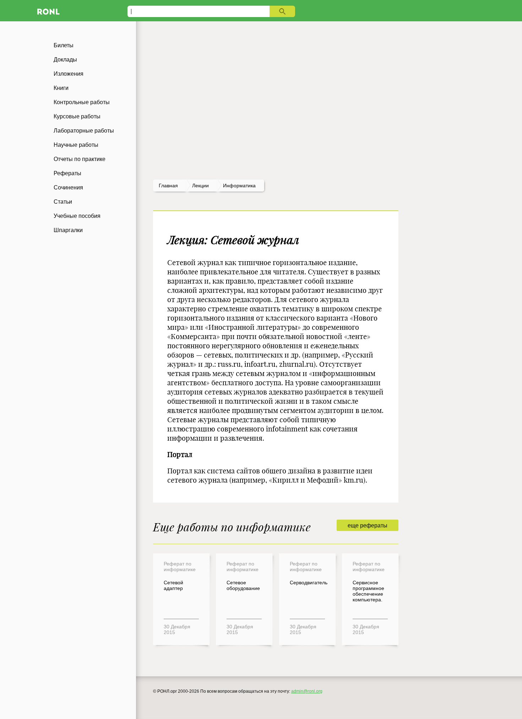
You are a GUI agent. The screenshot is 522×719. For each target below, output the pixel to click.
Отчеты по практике (79, 159)
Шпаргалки (68, 230)
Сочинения (68, 187)
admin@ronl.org (306, 691)
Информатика (239, 185)
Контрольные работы (82, 102)
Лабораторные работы (84, 131)
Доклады (65, 60)
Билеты (64, 45)
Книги (61, 88)
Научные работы (76, 145)
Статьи (63, 202)
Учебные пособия (77, 216)
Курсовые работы (77, 116)
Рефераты (67, 173)
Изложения (68, 74)
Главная (168, 185)
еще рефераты (367, 525)
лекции (200, 185)
